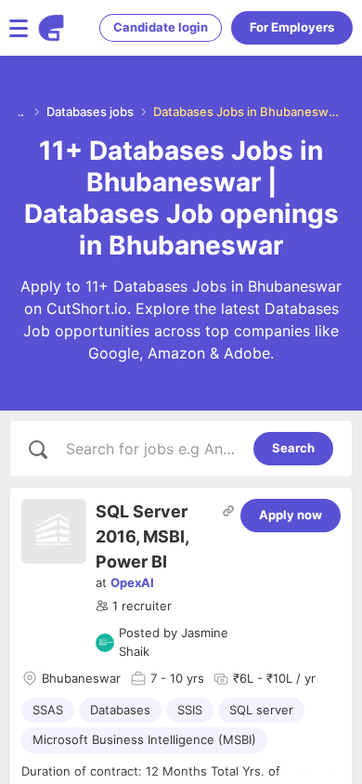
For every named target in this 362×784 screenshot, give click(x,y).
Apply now (290, 514)
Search (293, 447)
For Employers (292, 27)
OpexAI (132, 582)
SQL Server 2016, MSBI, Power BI (142, 536)
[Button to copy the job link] (228, 510)
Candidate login (160, 27)
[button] (134, 606)
